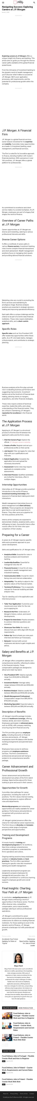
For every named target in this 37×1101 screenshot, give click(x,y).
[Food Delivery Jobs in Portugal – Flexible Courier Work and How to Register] (7, 1015)
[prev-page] (3, 1045)
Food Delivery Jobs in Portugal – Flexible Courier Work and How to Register (23, 1015)
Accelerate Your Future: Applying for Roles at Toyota (10, 941)
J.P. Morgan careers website (19, 442)
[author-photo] (18, 963)
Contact (32, 1093)
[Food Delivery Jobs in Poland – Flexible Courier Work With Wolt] (7, 1037)
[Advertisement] (18, 34)
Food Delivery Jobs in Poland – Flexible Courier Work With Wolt (23, 1037)
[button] (3, 2)
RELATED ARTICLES (9, 1008)
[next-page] (6, 1045)
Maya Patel (18, 966)
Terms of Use (24, 1093)
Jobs (4, 1018)
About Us (5, 1093)
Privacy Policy (14, 1093)
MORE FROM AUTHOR (26, 1008)
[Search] (34, 2)
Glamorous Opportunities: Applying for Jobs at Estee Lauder (27, 942)
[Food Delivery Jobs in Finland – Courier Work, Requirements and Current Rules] (7, 1025)
